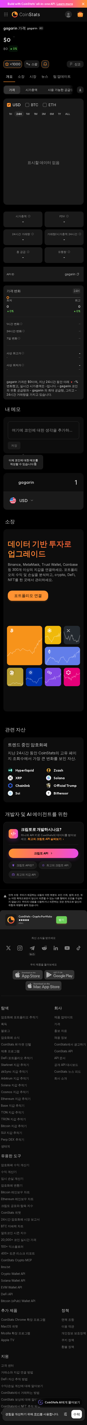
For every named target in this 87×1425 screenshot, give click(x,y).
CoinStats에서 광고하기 (70, 1044)
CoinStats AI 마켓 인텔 (16, 1044)
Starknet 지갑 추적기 (15, 1065)
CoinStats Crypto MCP (16, 1260)
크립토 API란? (25, 865)
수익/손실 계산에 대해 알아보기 (22, 1386)
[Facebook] (78, 950)
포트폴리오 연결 (28, 595)
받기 (61, 919)
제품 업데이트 (63, 1017)
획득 (4, 1024)
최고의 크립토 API (57, 865)
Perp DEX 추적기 (12, 1139)
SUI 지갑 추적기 (11, 1132)
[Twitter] (8, 950)
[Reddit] (44, 950)
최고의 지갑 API (26, 874)
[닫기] (81, 4)
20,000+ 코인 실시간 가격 (18, 1240)
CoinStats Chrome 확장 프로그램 (23, 1319)
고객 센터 (7, 1365)
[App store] (28, 974)
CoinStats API (63, 1051)
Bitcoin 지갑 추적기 (14, 1126)
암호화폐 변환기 (12, 1185)
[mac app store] (43, 985)
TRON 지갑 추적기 (13, 1119)
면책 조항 (67, 1319)
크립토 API (41, 853)
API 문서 (59, 1058)
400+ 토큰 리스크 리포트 (18, 1253)
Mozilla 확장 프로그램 (15, 1333)
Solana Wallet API (13, 1280)
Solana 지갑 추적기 (14, 1085)
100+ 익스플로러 (12, 1246)
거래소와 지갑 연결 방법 (17, 1372)
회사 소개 (60, 1078)
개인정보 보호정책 (73, 1333)
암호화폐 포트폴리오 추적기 (19, 1017)
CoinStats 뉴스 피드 (67, 1071)
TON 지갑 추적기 (12, 1112)
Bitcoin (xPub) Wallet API (18, 1301)
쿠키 (37, 1414)
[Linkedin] (55, 950)
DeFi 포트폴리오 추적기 (17, 1058)
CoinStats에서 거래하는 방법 (20, 1392)
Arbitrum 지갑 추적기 (15, 1078)
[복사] (78, 274)
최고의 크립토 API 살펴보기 (44, 839)
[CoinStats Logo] (26, 14)
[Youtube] (67, 950)
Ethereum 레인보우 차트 (17, 1199)
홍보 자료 (60, 1031)
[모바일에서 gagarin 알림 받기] (45, 64)
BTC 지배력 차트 (12, 1226)
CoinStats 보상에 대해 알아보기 (22, 1399)
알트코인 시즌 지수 (13, 1233)
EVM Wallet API (11, 1287)
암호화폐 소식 (10, 1037)
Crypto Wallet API (13, 1273)
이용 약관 (67, 1326)
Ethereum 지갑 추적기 (16, 1098)
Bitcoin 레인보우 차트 (15, 1192)
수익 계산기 (9, 1172)
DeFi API (7, 1294)
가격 (57, 1024)
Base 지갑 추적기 (12, 1105)
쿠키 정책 (67, 1340)
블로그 (5, 1031)
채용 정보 (60, 1037)
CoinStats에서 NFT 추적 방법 (20, 1406)
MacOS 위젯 (9, 1326)
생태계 (5, 1146)
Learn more (65, 4)
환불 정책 (67, 1347)
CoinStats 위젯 (11, 1212)
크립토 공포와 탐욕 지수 (17, 1206)
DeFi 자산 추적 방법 (14, 1379)
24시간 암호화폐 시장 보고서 (20, 1219)
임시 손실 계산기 (12, 1178)
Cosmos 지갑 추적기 (15, 1092)
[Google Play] (59, 974)
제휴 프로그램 (10, 1051)
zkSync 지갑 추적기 (14, 1071)
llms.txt (5, 1267)
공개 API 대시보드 (66, 1065)
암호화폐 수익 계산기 (15, 1165)
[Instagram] (19, 950)
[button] (78, 274)
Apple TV (7, 1340)
